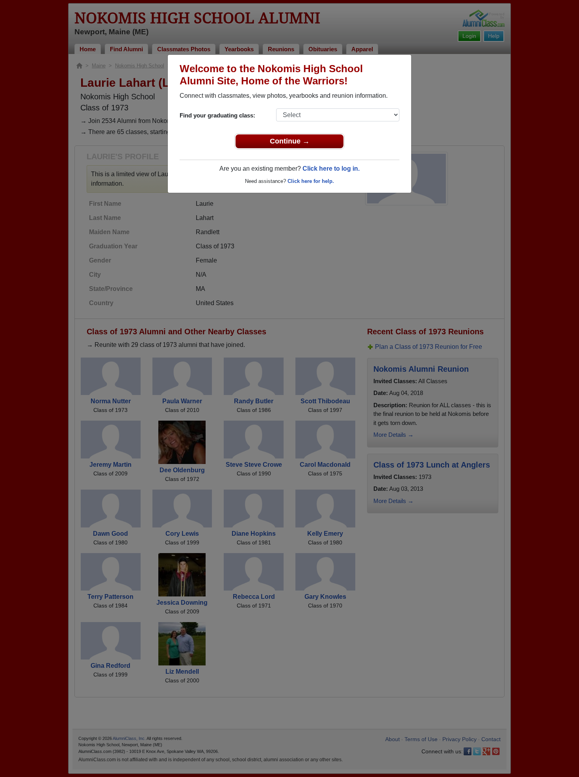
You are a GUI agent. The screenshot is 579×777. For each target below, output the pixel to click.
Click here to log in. (331, 168)
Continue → (290, 141)
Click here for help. (311, 181)
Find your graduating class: (217, 115)
